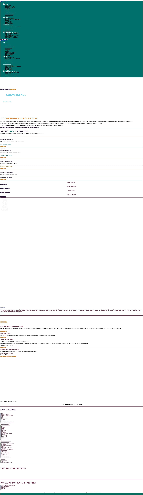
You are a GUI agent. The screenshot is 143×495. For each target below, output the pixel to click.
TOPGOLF (7, 10)
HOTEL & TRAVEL (6, 31)
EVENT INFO (5, 4)
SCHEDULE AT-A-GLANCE (10, 6)
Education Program (9, 18)
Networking (7, 9)
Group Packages (8, 8)
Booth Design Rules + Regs (10, 36)
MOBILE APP (7, 11)
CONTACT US (7, 16)
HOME (4, 3)
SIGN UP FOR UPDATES (9, 14)
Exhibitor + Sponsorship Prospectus (13, 26)
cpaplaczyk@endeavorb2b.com (6, 353)
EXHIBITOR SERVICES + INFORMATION (10, 32)
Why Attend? (8, 5)
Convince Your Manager (10, 13)
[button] (4, 39)
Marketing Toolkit (9, 23)
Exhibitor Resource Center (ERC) (12, 35)
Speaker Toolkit (8, 22)
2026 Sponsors (8, 27)
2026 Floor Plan (8, 29)
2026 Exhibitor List (9, 30)
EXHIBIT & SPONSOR (7, 24)
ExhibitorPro (8, 34)
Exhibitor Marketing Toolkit (11, 37)
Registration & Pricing (10, 7)
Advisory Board (8, 21)
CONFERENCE (5, 17)
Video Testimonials (9, 15)
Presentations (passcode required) (12, 19)
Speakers (7, 20)
